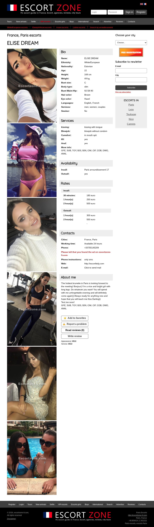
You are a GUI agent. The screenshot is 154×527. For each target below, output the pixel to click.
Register (141, 12)
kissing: (65, 127)
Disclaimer (11, 519)
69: (62, 139)
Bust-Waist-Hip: (69, 91)
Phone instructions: (71, 259)
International (83, 22)
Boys (72, 22)
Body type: (66, 86)
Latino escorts (79, 27)
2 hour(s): (68, 203)
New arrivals (21, 22)
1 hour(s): (68, 199)
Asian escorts (62, 27)
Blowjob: (65, 131)
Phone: (65, 247)
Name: (64, 58)
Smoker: (65, 111)
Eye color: (66, 99)
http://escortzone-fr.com (137, 515)
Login (21, 504)
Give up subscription (123, 92)
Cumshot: (66, 135)
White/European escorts (17, 27)
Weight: (65, 78)
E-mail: (64, 267)
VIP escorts (45, 22)
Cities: (64, 239)
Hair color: (66, 95)
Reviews (119, 22)
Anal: (64, 143)
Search (96, 22)
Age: (63, 70)
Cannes (131, 124)
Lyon (131, 109)
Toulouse (131, 114)
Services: (66, 107)
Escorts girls (60, 22)
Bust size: (66, 82)
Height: (65, 74)
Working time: (68, 243)
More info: (66, 147)
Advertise (107, 22)
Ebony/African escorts (42, 27)
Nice (131, 119)
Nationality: (67, 66)
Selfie (33, 22)
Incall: (64, 170)
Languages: (67, 103)
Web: (63, 263)
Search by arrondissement (101, 27)
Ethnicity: (66, 62)
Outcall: (65, 174)
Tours (9, 22)
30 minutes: (69, 195)
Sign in (129, 12)
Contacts (131, 22)
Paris (131, 104)
